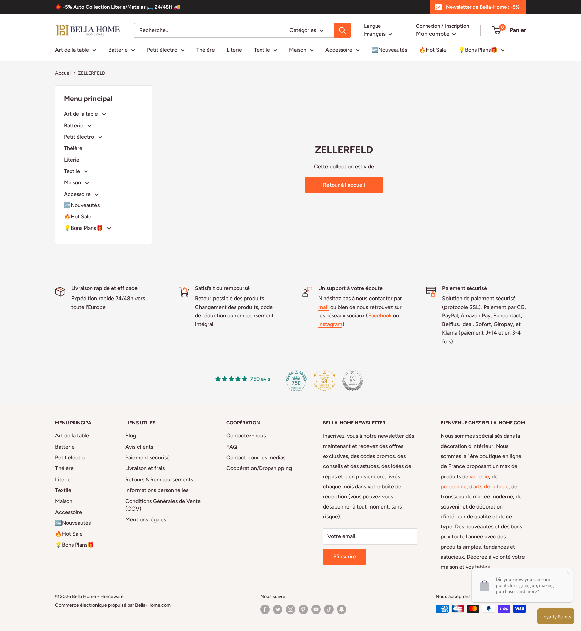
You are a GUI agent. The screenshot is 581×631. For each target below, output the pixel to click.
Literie (234, 50)
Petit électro (162, 50)
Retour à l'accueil (344, 185)
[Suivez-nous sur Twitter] (277, 609)
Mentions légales (145, 519)
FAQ (231, 447)
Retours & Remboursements (159, 479)
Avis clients (139, 447)
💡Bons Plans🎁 (477, 50)
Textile (262, 50)
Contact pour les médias (255, 457)
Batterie (118, 50)
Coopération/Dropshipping (259, 468)
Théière (205, 50)
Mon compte (433, 33)
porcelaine (454, 486)
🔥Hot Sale (433, 50)
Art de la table (72, 50)
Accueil (63, 73)
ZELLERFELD (91, 73)
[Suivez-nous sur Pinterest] (303, 609)
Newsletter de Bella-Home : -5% (483, 7)
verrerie (479, 476)
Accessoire (338, 50)
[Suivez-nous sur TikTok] (329, 609)
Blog (130, 435)
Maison (297, 50)
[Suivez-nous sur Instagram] (290, 609)
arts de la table (491, 486)
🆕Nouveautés (389, 50)
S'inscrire (344, 556)
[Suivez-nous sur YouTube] (316, 609)
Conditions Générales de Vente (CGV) (163, 505)
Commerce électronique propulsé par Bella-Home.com (113, 605)
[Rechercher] (342, 30)
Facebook (380, 315)
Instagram (330, 324)
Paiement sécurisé (147, 457)
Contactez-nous (246, 435)
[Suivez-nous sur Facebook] (265, 609)
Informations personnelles (156, 490)
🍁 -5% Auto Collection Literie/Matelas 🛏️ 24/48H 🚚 (117, 7)
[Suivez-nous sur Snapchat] (341, 609)
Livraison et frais (145, 468)
